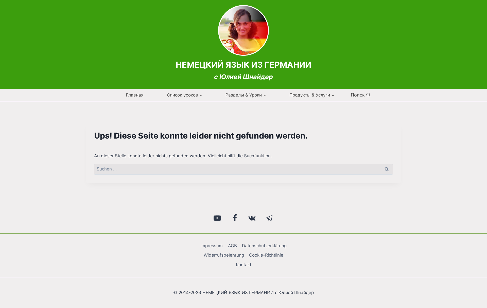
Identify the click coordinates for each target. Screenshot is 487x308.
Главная (135, 95)
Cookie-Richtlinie (266, 255)
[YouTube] (217, 218)
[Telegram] (269, 218)
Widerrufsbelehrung (224, 255)
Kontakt (243, 264)
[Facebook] (234, 218)
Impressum (211, 245)
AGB (232, 245)
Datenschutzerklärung (264, 245)
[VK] (252, 218)
